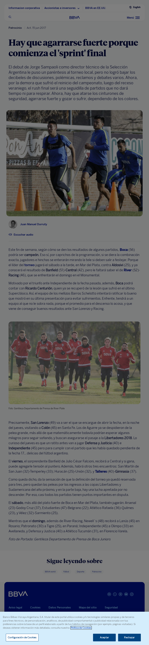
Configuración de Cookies (22, 637)
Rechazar (129, 637)
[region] (74, 628)
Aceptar (104, 637)
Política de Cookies (81, 627)
